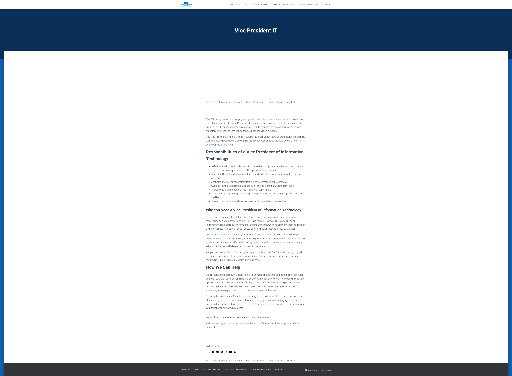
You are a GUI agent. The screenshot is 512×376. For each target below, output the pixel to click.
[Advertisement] (256, 80)
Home (209, 102)
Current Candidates (260, 5)
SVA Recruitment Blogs (309, 5)
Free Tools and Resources (255, 317)
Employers (220, 102)
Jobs (246, 5)
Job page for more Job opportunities (234, 323)
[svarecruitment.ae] (186, 4)
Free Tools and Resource (284, 5)
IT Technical (271, 102)
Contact (326, 5)
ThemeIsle (327, 370)
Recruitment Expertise (239, 102)
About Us (235, 5)
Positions (258, 102)
